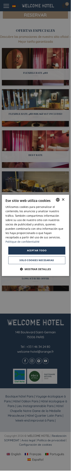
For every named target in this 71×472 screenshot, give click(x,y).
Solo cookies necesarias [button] (36, 260)
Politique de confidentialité (22, 241)
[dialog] (35, 235)
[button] (35, 269)
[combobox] (58, 200)
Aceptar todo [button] (37, 250)
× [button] (63, 199)
